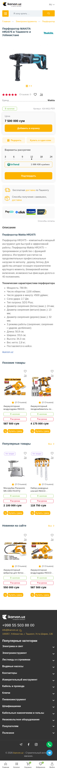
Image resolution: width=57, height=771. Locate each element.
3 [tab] (5, 156)
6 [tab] (13, 156)
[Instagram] (36, 744)
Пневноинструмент (14, 699)
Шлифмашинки (11, 706)
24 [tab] (51, 156)
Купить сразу (15, 431)
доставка (30, 190)
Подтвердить (28, 176)
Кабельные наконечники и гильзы (23, 713)
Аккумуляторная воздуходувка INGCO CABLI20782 (13, 408)
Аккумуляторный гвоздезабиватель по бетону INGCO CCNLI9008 (41, 408)
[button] (27, 86)
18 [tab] (41, 156)
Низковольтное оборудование (21, 719)
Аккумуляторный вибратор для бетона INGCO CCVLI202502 (14, 572)
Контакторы (9, 673)
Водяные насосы (12, 666)
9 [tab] (22, 156)
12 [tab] (31, 156)
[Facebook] (29, 744)
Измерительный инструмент (19, 679)
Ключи (6, 693)
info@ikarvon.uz (10, 630)
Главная (6, 21)
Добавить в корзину (28, 128)
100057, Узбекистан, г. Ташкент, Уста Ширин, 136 (27, 634)
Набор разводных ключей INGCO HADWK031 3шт (39, 490)
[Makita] (49, 33)
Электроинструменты (26, 21)
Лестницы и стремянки (16, 659)
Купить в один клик (40, 140)
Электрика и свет (12, 646)
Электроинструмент (14, 653)
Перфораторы (49, 21)
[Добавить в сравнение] (41, 94)
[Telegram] (21, 744)
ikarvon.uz (7, 352)
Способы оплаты (46, 221)
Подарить (16, 140)
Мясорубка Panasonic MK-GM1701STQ (14, 489)
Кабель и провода (13, 686)
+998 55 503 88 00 (18, 625)
